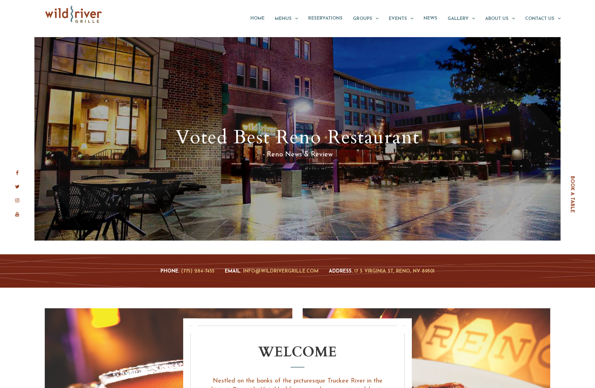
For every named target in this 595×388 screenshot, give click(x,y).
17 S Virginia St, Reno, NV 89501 (394, 271)
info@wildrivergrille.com (281, 271)
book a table (572, 194)
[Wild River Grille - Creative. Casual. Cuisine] (73, 14)
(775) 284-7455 (198, 271)
